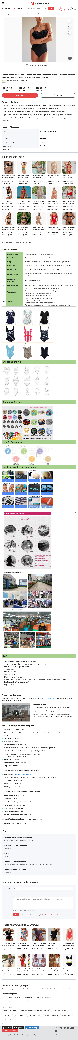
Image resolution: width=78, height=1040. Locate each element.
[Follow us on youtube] (71, 1028)
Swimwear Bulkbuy (9, 1020)
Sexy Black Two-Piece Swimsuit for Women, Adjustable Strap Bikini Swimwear (8, 177)
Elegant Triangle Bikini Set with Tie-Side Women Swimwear (68, 228)
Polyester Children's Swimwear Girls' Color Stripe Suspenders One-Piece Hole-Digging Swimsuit (38, 202)
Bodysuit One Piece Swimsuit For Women (37, 997)
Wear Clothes (7, 1015)
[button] (3, 3)
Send (16, 915)
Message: (9, 899)
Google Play (18, 1028)
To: (11, 894)
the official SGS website (47, 698)
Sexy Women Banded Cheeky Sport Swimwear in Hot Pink (23, 202)
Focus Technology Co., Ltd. (26, 1035)
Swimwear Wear (66, 1015)
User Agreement (49, 1035)
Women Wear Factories (59, 1011)
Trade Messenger (32, 1028)
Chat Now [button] (59, 95)
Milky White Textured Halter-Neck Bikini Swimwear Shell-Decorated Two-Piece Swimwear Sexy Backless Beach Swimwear (53, 177)
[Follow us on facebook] (62, 1028)
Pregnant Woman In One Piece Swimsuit (15, 1002)
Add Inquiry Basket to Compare (39, 65)
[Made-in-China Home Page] (39, 3)
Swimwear (18, 774)
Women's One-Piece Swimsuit (38, 14)
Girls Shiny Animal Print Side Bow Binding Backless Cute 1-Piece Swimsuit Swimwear (38, 177)
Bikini (23, 774)
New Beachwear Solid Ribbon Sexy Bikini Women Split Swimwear (8, 228)
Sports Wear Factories (9, 1011)
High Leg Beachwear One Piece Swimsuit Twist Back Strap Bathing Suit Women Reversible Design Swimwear (23, 177)
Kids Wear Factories (43, 1011)
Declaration (59, 1035)
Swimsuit (25, 14)
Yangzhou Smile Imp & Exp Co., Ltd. (16, 81)
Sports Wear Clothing (34, 1015)
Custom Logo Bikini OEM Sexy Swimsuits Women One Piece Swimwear (53, 228)
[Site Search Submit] (51, 8)
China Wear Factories (26, 1011)
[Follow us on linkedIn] (56, 1030)
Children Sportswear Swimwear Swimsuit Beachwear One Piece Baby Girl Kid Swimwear (68, 202)
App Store (7, 1028)
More (3, 1023)
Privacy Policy (68, 1035)
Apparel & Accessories (14, 14)
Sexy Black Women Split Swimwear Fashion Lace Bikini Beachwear (23, 228)
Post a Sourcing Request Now (55, 915)
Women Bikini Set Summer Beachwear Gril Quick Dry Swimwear (53, 202)
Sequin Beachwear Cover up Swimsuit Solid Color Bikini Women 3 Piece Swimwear (37, 228)
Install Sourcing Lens (11, 1030)
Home (3, 14)
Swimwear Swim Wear (51, 1015)
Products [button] (19, 8)
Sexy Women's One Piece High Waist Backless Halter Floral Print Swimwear (8, 202)
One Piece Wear (19, 1015)
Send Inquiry (20, 95)
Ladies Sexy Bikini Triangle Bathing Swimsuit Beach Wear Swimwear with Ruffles (68, 177)
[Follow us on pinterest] (73, 1028)
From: (10, 889)
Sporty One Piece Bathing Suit (12, 997)
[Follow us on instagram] (68, 1028)
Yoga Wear (29, 774)
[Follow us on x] (65, 1028)
